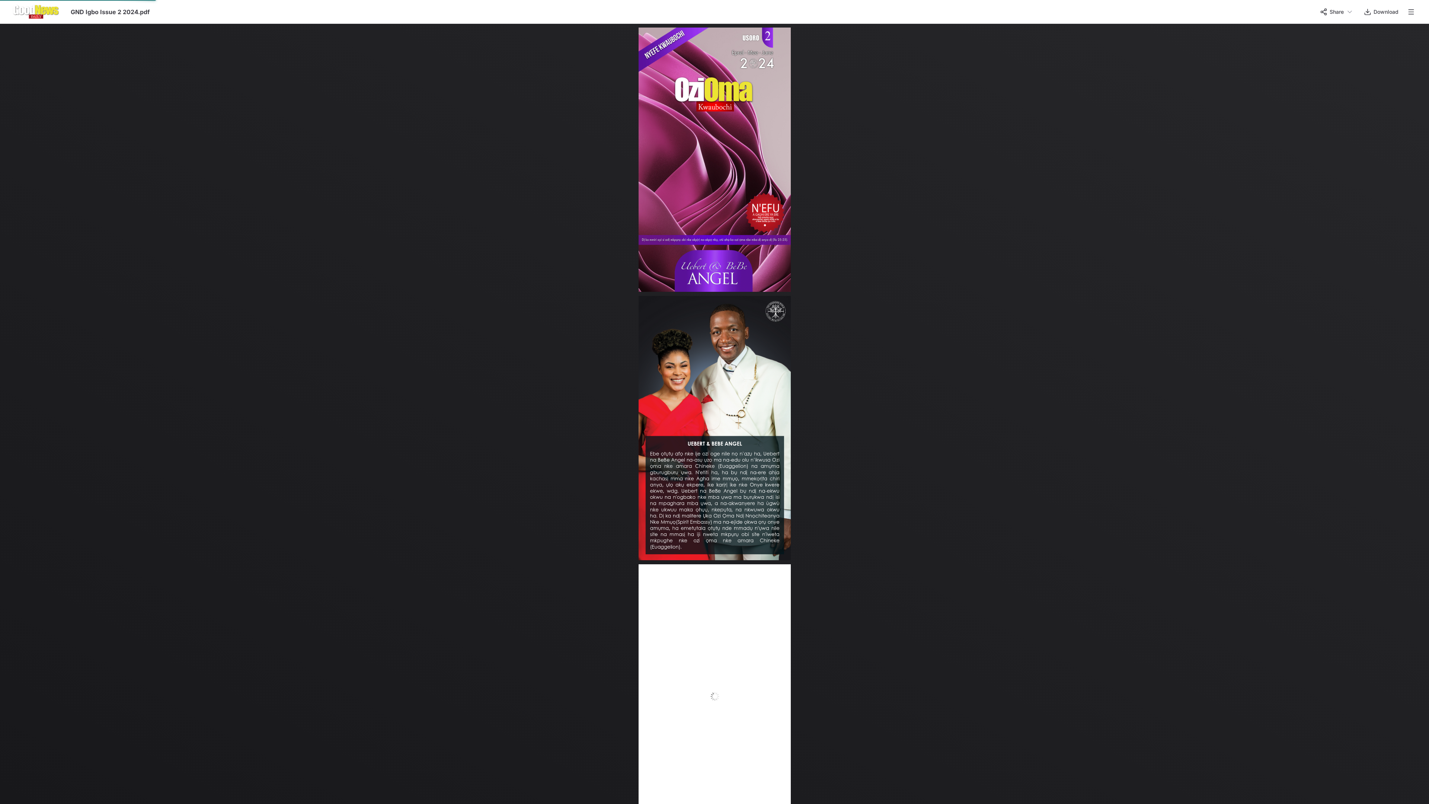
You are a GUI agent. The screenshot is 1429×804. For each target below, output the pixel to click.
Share (1337, 12)
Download (1386, 12)
